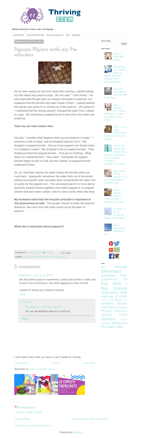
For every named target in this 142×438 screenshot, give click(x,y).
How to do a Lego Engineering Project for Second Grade (115, 132)
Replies (27, 301)
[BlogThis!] (64, 253)
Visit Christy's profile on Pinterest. (33, 425)
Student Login (76, 35)
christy (29, 306)
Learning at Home (114, 296)
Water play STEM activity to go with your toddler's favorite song (115, 176)
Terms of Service (98, 418)
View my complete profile (28, 412)
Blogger (77, 432)
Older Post (89, 363)
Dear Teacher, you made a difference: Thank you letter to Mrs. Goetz (115, 112)
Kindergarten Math (114, 292)
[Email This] (62, 253)
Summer (106, 323)
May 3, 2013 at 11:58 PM (48, 306)
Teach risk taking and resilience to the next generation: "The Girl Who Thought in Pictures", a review (115, 154)
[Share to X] (66, 253)
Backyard (120, 267)
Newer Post (21, 363)
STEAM (123, 314)
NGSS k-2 (121, 299)
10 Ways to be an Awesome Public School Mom (115, 213)
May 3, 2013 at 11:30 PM (39, 275)
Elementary (111, 271)
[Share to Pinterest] (70, 253)
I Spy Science (30, 256)
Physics (106, 311)
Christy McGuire (26, 407)
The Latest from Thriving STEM (35, 35)
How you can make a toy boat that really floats (115, 93)
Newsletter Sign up (18, 35)
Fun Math (111, 283)
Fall (125, 279)
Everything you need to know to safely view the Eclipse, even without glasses (115, 74)
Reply (22, 294)
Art (103, 267)
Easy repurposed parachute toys (115, 229)
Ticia (22, 275)
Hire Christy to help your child (55, 35)
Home (55, 363)
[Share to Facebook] (68, 253)
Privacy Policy (22, 418)
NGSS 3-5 (107, 300)
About (67, 35)
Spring (124, 319)
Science (62, 256)
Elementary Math (114, 275)
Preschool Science (47, 256)
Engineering (109, 279)
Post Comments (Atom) (42, 369)
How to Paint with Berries (118, 56)
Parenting (122, 307)
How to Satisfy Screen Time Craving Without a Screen (113, 196)
